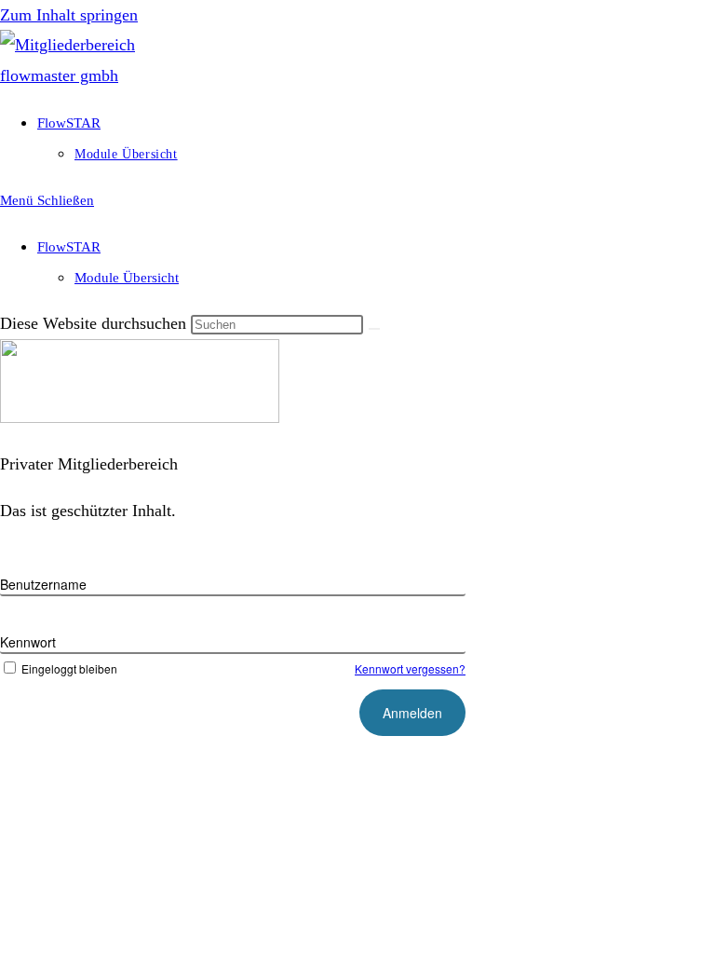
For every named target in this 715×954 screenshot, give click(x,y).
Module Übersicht (126, 277)
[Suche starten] (374, 329)
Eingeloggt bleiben (69, 668)
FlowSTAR (69, 246)
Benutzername (43, 584)
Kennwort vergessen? (410, 668)
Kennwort (28, 642)
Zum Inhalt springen (69, 15)
